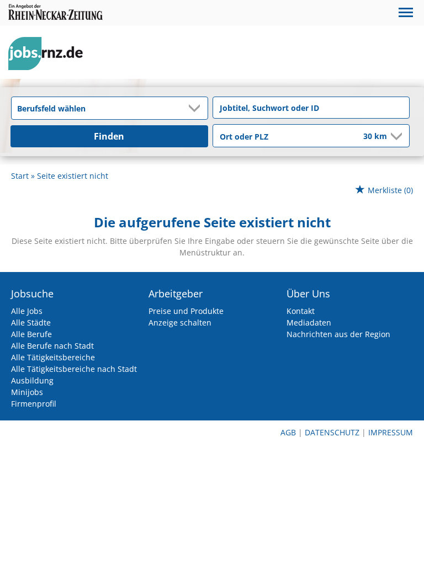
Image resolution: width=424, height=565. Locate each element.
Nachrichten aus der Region (338, 334)
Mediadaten (309, 322)
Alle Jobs (27, 311)
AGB (288, 432)
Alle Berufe (31, 334)
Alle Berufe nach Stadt (52, 345)
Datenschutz (332, 432)
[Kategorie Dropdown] (197, 108)
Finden (109, 136)
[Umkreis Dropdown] (395, 136)
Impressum (390, 432)
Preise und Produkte (186, 311)
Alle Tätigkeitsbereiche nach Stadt (74, 369)
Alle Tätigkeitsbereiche (53, 357)
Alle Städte (31, 322)
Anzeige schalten (180, 322)
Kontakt (301, 311)
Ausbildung (32, 380)
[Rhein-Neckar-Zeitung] (49, 54)
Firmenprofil (33, 403)
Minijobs (27, 392)
